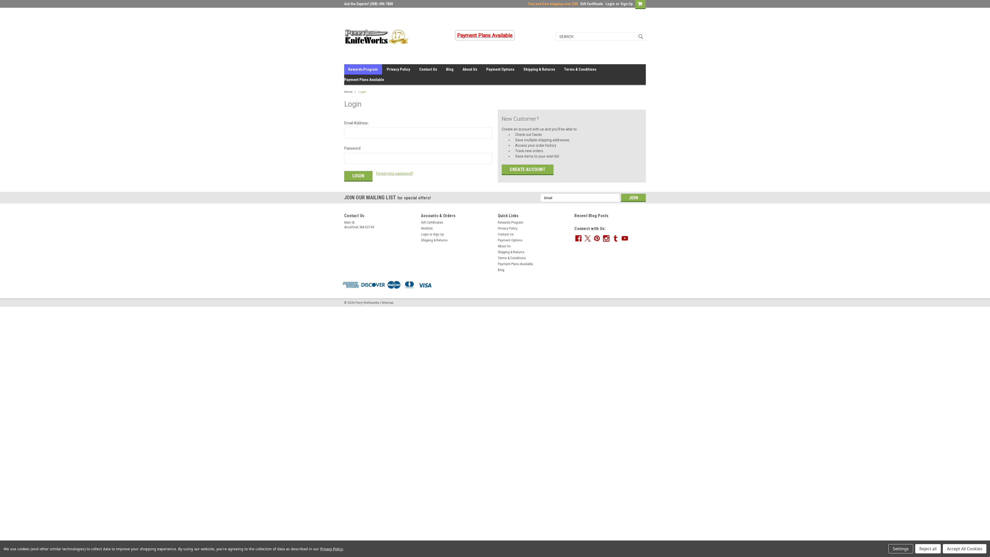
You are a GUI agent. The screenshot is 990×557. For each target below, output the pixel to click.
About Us (470, 69)
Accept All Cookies (964, 549)
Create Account (527, 169)
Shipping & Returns (539, 69)
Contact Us (428, 69)
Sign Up (627, 4)
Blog (449, 69)
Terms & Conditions (580, 69)
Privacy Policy (398, 69)
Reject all (928, 549)
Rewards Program (363, 69)
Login (610, 4)
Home (348, 92)
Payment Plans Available (364, 79)
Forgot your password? (394, 173)
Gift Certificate (591, 4)
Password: (352, 148)
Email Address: (356, 123)
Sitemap (387, 303)
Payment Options (500, 69)
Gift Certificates (432, 222)
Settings (901, 549)
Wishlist (427, 228)
